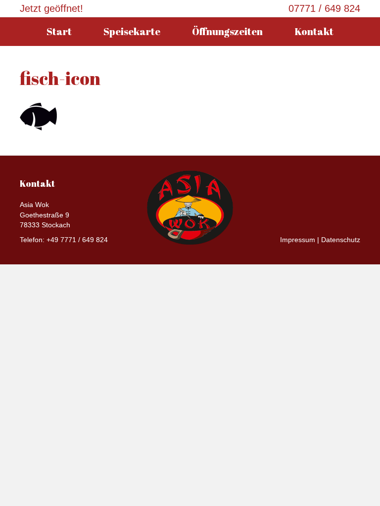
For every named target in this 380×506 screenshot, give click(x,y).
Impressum (297, 240)
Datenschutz (340, 240)
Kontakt (313, 31)
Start (59, 31)
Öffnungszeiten (227, 31)
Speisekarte (131, 31)
